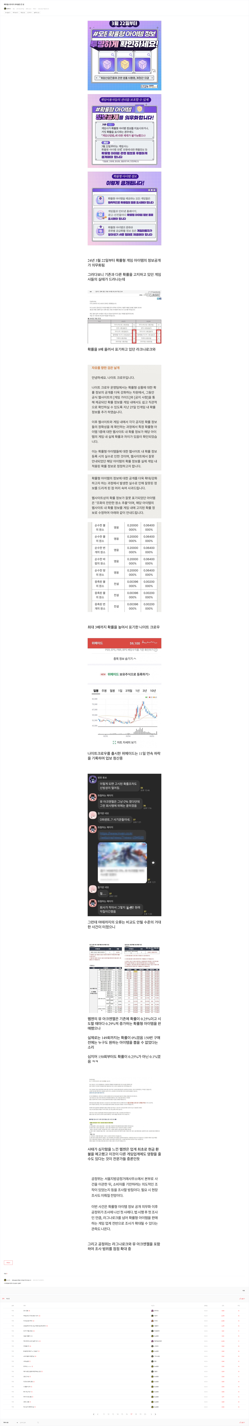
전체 (3, 1298)
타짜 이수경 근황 (27, 1397)
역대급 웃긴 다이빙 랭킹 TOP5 (30, 1316)
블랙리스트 (36, 12)
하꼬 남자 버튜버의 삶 (28, 1407)
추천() (8, 1262)
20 (145, 1414)
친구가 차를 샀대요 (28, 1331)
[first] (93, 1414)
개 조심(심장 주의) (27, 1321)
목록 (244, 1290)
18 (136, 1414)
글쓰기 (243, 1298)
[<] (98, 1414)
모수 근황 (25, 1310)
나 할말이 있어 (26, 1386)
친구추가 (29, 12)
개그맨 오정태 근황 (28, 1381)
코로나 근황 (26, 1402)
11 (104, 1414)
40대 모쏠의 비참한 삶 (28, 1356)
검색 (38, 1422)
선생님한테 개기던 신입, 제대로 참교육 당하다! (34, 1326)
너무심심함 (26, 1361)
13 (113, 1414)
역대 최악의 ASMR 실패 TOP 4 (31, 1341)
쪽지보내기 (15, 12)
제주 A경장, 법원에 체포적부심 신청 (32, 1371)
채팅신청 (23, 12)
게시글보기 (7, 12)
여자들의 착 (26, 1346)
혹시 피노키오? (27, 1391)
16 (127, 1414)
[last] (155, 1414)
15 (122, 1414)
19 (140, 1414)
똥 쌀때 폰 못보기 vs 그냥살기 (30, 1351)
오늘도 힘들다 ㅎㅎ (28, 1336)
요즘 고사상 (26, 1376)
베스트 (8, 1298)
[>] (151, 1414)
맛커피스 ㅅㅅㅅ (27, 1366)
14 (117, 1414)
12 (108, 1414)
